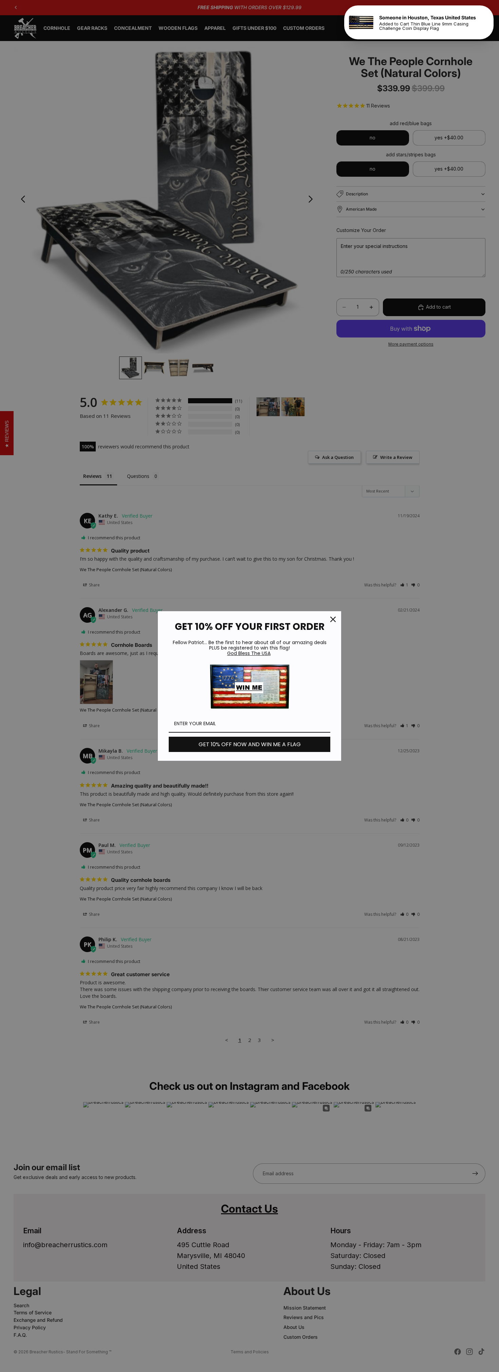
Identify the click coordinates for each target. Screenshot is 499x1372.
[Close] (333, 619)
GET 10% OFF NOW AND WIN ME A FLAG (250, 744)
